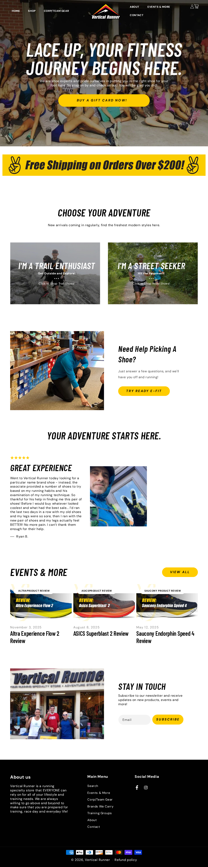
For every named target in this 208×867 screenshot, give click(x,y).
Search (92, 786)
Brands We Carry (100, 806)
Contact (93, 827)
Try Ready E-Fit (144, 391)
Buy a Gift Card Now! (102, 100)
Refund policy (126, 860)
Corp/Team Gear (100, 799)
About (92, 820)
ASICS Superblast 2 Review (101, 633)
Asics (85, 590)
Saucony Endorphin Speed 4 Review (165, 637)
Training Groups (99, 813)
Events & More (98, 793)
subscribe (168, 719)
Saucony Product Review (162, 590)
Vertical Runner (97, 860)
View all (180, 572)
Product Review (38, 590)
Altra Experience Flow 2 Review (34, 637)
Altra (22, 590)
